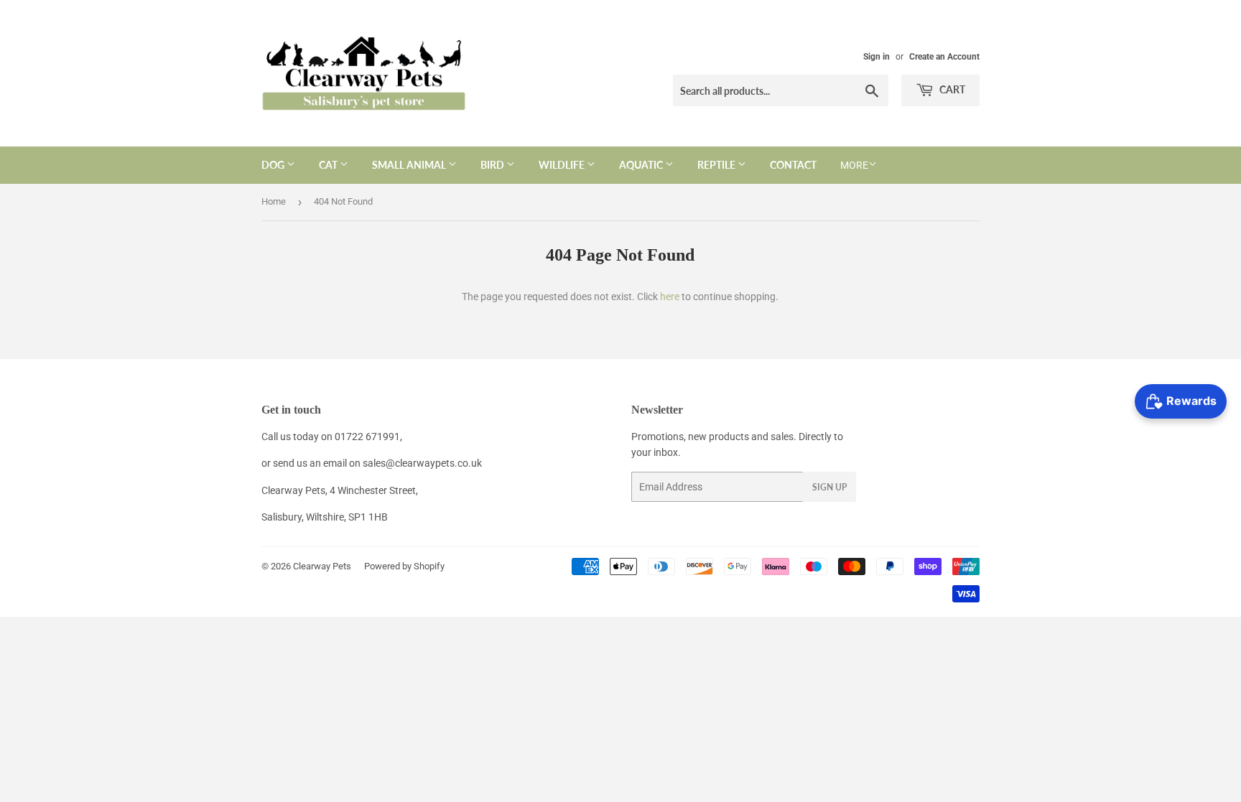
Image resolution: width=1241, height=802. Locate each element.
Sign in (876, 57)
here (669, 296)
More (854, 165)
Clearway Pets (322, 566)
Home (273, 201)
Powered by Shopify (404, 566)
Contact (793, 165)
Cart (951, 89)
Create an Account (944, 57)
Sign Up (829, 487)
